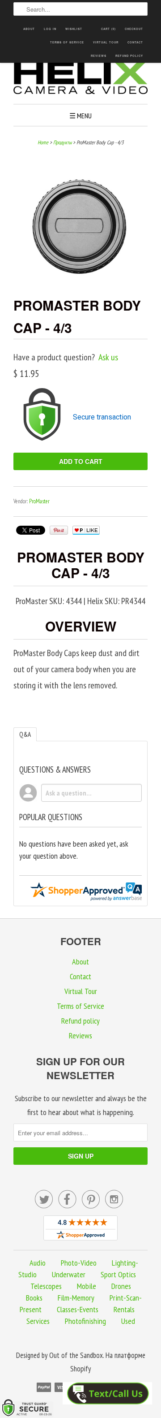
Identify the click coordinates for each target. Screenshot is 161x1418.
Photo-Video (79, 1263)
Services (38, 1321)
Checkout (134, 29)
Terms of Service (67, 42)
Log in (50, 29)
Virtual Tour (106, 42)
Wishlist (73, 29)
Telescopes (46, 1286)
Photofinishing (85, 1321)
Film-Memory (76, 1298)
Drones (121, 1286)
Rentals (124, 1309)
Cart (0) (108, 29)
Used (128, 1321)
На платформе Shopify (107, 1362)
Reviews (98, 56)
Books (34, 1298)
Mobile (86, 1286)
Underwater (68, 1274)
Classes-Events (77, 1309)
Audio (38, 1263)
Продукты (62, 142)
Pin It (59, 530)
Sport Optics (118, 1274)
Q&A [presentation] (25, 734)
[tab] (25, 734)
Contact (135, 42)
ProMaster (39, 501)
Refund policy (129, 56)
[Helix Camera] (80, 79)
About (29, 29)
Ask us (108, 357)
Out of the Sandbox (76, 1355)
